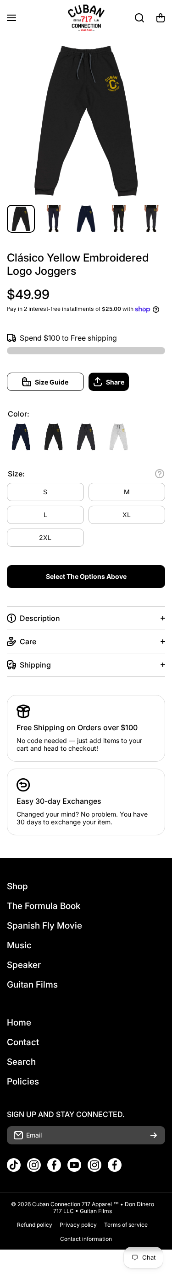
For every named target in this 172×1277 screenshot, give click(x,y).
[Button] (159, 473)
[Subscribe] (153, 1135)
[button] (160, 17)
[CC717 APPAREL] (86, 18)
